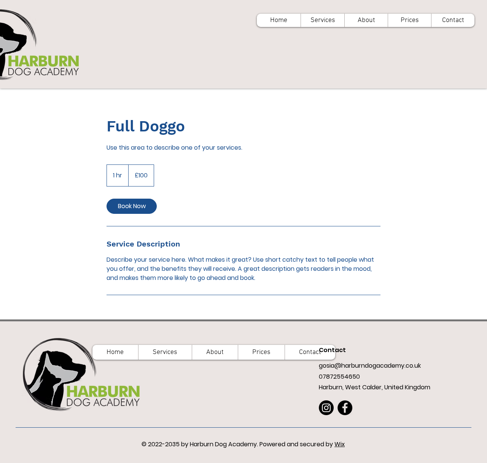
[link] (132, 206)
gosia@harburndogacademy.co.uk (370, 365)
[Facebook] (344, 407)
